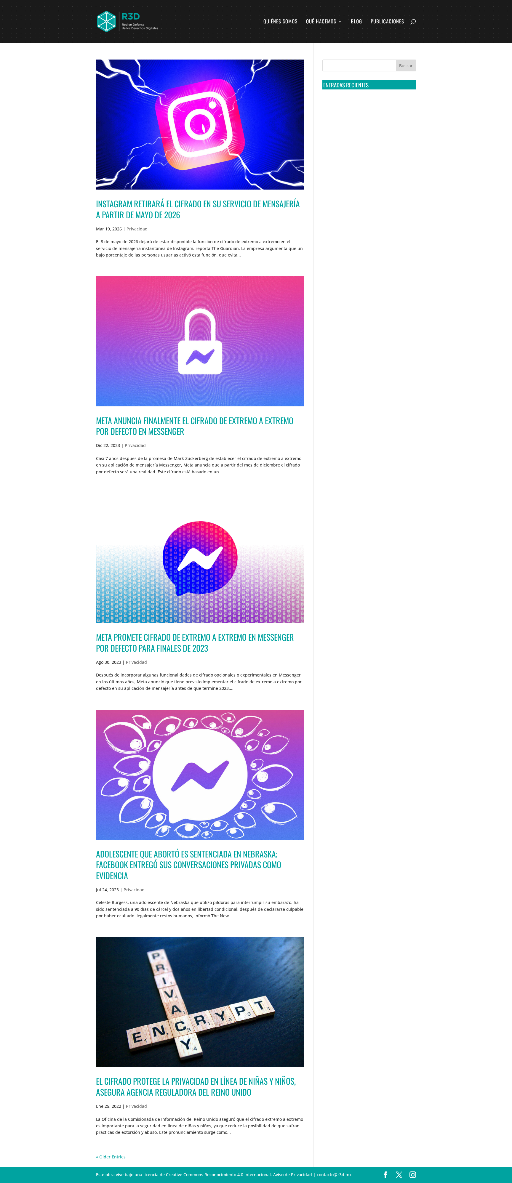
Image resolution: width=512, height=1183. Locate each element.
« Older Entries (111, 1157)
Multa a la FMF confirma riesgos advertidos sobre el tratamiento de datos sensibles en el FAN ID (367, 127)
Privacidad (137, 229)
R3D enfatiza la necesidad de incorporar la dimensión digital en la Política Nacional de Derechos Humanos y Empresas (365, 193)
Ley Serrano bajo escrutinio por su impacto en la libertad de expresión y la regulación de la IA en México (368, 170)
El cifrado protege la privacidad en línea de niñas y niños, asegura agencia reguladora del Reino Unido (196, 1086)
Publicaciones (387, 22)
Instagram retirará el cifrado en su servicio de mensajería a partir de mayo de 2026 (198, 209)
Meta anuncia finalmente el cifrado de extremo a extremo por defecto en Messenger (194, 425)
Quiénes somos (280, 22)
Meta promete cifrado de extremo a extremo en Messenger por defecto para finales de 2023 (195, 642)
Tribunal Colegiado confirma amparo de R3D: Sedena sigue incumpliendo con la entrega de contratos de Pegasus (368, 105)
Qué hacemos (321, 22)
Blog (356, 22)
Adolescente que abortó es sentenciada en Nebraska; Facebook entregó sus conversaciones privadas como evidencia (188, 864)
